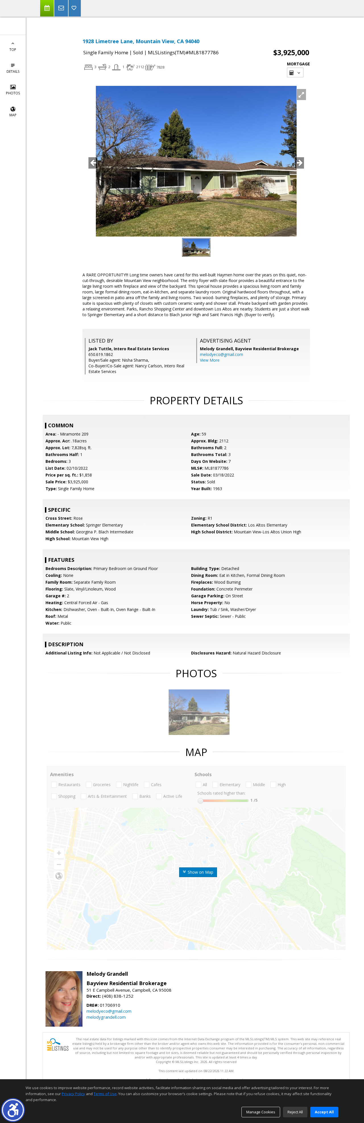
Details (13, 71)
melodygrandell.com (106, 1017)
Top (12, 49)
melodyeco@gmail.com (221, 354)
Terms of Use (105, 1093)
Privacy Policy (73, 1093)
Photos (13, 93)
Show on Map (200, 872)
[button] (13, 1110)
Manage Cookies (260, 1111)
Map (12, 115)
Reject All (295, 1111)
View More (210, 360)
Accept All (324, 1111)
